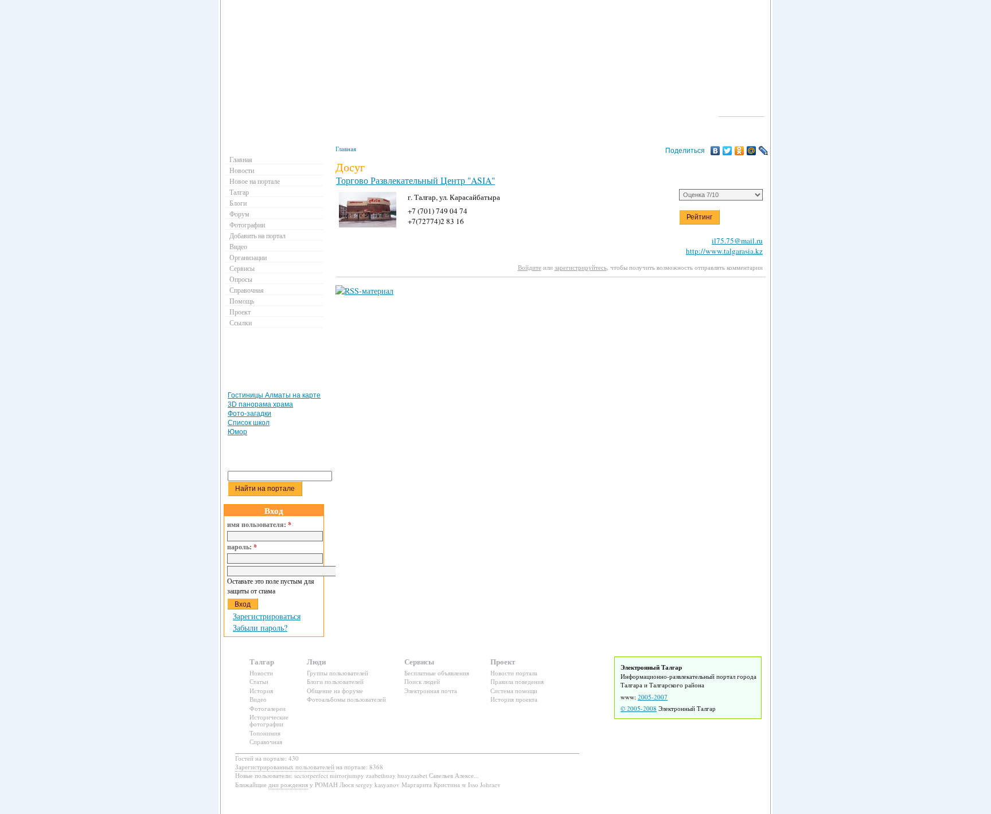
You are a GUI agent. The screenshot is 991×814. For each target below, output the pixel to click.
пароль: (242, 547)
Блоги (238, 202)
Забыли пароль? (260, 627)
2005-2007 (653, 697)
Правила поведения (517, 681)
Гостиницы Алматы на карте (274, 395)
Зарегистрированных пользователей (284, 766)
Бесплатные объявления (436, 672)
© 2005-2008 (639, 708)
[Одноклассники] (740, 150)
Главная (345, 148)
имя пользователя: (259, 524)
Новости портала (513, 672)
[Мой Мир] (752, 150)
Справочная (246, 289)
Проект (240, 311)
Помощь (241, 300)
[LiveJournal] (764, 150)
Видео (238, 246)
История (261, 690)
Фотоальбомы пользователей (346, 699)
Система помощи (513, 690)
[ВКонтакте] (715, 150)
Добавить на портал (257, 235)
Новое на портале (254, 181)
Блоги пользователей (335, 681)
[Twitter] (727, 150)
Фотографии (247, 224)
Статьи (258, 681)
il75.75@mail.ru (737, 240)
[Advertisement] (275, 362)
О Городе (741, 111)
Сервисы (242, 268)
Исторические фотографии (268, 720)
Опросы (240, 279)
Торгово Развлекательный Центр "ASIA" (415, 180)
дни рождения (288, 784)
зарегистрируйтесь (581, 267)
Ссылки (240, 322)
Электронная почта (430, 690)
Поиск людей (422, 681)
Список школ (249, 423)
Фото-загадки (249, 414)
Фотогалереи (267, 708)
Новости (241, 170)
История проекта (513, 699)
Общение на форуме (335, 690)
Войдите (529, 267)
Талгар (239, 191)
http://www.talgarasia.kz (724, 251)
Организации (248, 257)
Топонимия (264, 733)
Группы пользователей (337, 672)
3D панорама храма (260, 404)
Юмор (237, 432)
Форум (239, 213)
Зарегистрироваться (267, 616)
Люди (316, 661)
